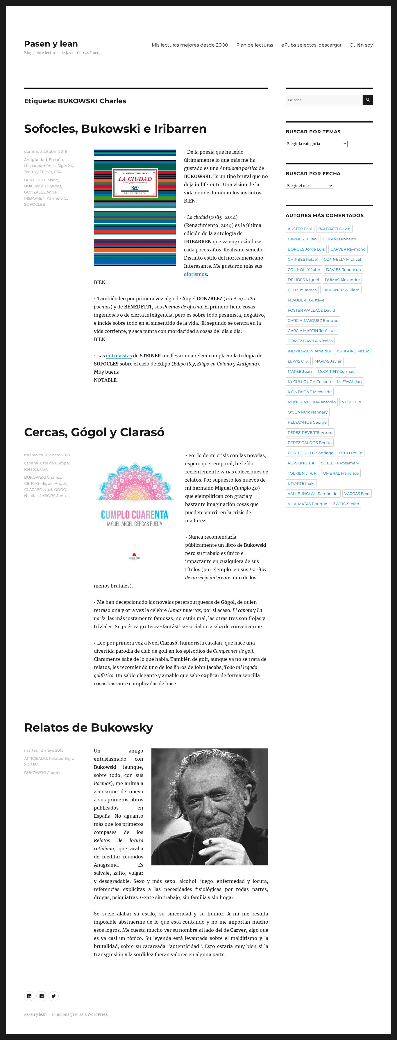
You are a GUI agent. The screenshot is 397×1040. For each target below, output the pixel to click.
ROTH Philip (350, 452)
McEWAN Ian (349, 381)
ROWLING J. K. (301, 463)
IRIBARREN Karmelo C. (45, 198)
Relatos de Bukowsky (88, 727)
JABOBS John (53, 495)
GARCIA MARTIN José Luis (312, 330)
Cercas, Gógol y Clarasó (94, 432)
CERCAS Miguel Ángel (45, 483)
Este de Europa (54, 463)
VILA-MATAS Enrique (307, 503)
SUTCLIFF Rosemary (340, 463)
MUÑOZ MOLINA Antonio (312, 402)
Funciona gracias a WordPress (80, 1014)
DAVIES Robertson (343, 269)
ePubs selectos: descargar (311, 45)
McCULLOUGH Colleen (309, 381)
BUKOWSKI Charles (42, 186)
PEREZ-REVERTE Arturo (310, 432)
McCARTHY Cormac (336, 371)
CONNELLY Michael (342, 259)
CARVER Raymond (348, 249)
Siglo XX (65, 165)
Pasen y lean (51, 44)
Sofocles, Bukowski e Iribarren (115, 128)
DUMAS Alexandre (342, 279)
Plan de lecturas (254, 45)
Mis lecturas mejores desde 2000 (190, 45)
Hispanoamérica (40, 165)
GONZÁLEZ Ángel (41, 192)
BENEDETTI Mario (41, 180)
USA (58, 171)
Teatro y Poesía (38, 171)
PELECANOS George (307, 422)
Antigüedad (35, 159)
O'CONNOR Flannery (308, 412)
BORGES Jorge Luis (306, 249)
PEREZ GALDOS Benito (310, 442)
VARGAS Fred (357, 493)
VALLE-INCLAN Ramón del (313, 493)
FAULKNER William (341, 289)
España (56, 159)
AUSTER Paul (300, 228)
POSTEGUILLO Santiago (310, 452)
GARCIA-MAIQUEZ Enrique (313, 320)
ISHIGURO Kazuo (353, 351)
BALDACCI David (334, 228)
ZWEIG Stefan (346, 503)
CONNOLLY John (304, 269)
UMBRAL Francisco (341, 473)
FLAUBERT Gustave (306, 300)
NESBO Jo (351, 402)
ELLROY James (302, 289)
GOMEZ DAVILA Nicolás (310, 340)
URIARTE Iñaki (301, 483)
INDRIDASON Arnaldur (309, 351)
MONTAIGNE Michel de (310, 391)
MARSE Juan (300, 371)
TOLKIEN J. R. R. (302, 473)
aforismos (195, 274)
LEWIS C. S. (298, 361)
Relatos (31, 469)
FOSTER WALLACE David (311, 310)
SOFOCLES (34, 204)
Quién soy (361, 45)
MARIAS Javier (327, 361)
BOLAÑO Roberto (339, 239)
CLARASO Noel (38, 489)
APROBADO (35, 758)
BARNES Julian (302, 239)
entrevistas (119, 356)
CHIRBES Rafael (303, 259)
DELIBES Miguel (303, 279)
